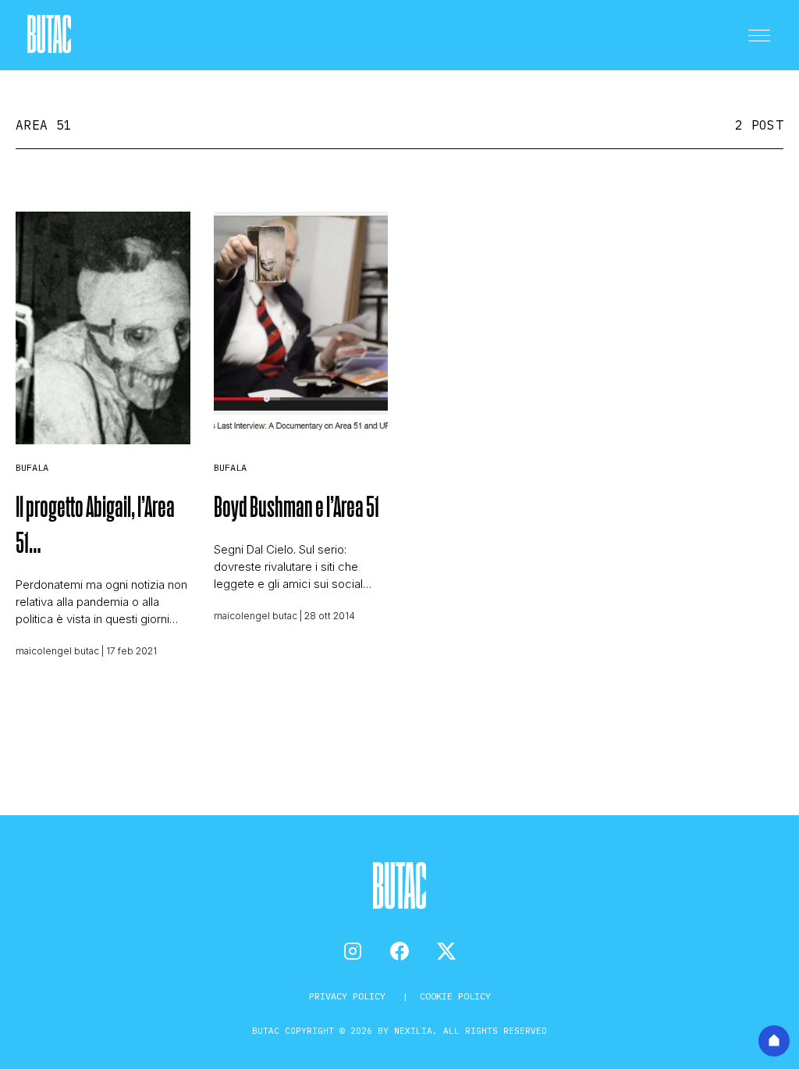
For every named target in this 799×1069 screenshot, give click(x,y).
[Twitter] (446, 951)
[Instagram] (352, 951)
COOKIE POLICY (455, 996)
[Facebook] (399, 951)
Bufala (32, 467)
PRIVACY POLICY (350, 996)
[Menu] (759, 35)
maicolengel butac (57, 651)
